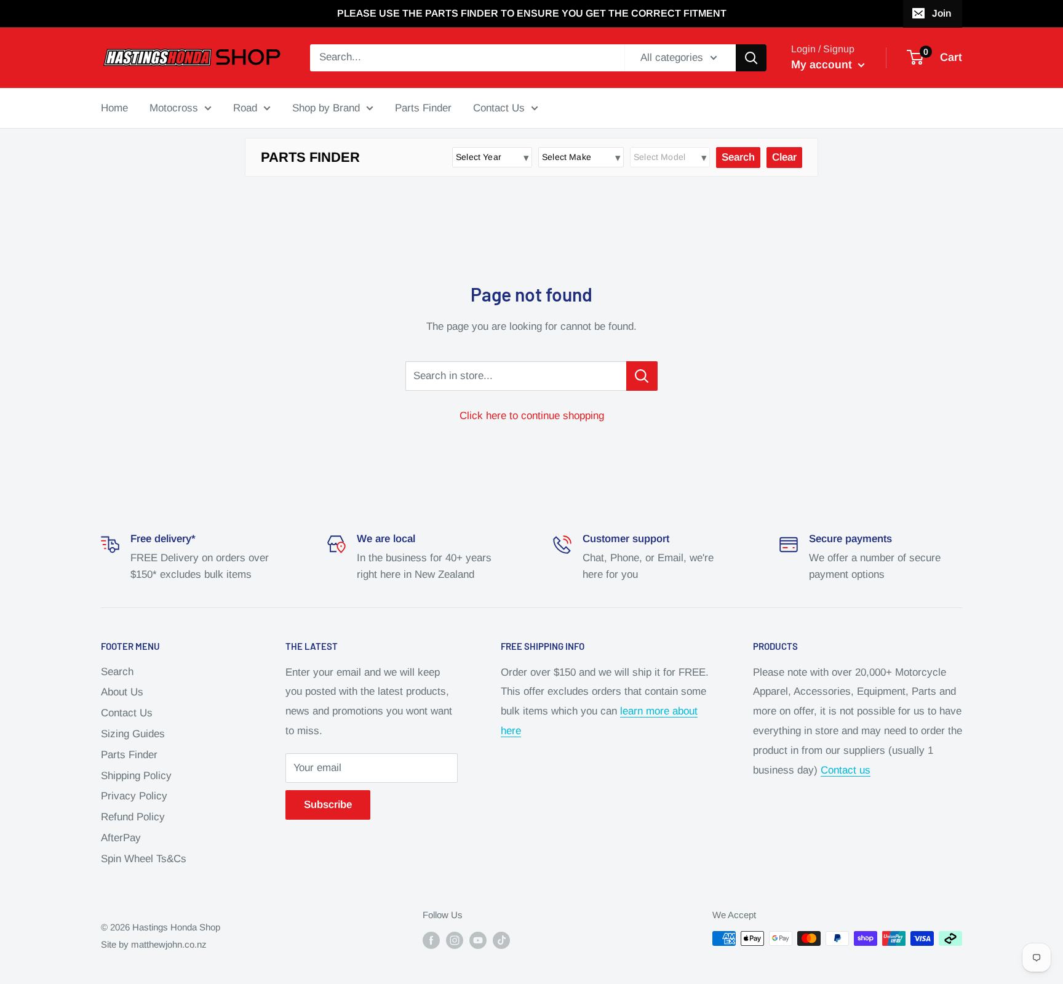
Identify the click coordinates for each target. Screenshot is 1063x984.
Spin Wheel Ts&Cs (143, 859)
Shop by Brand (326, 107)
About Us (122, 692)
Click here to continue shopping (532, 416)
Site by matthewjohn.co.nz (154, 944)
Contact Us (499, 107)
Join (941, 13)
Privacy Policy (134, 796)
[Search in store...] (642, 376)
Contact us (845, 770)
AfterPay (121, 838)
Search (117, 672)
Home (114, 107)
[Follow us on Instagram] (454, 940)
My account (823, 64)
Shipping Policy (136, 776)
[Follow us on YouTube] (478, 940)
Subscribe (328, 804)
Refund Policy (133, 817)
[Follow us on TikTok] (501, 940)
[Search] (751, 57)
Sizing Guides (133, 734)
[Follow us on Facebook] (431, 940)
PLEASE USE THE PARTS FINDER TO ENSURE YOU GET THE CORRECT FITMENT (532, 13)
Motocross (173, 107)
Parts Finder (423, 107)
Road (245, 107)
